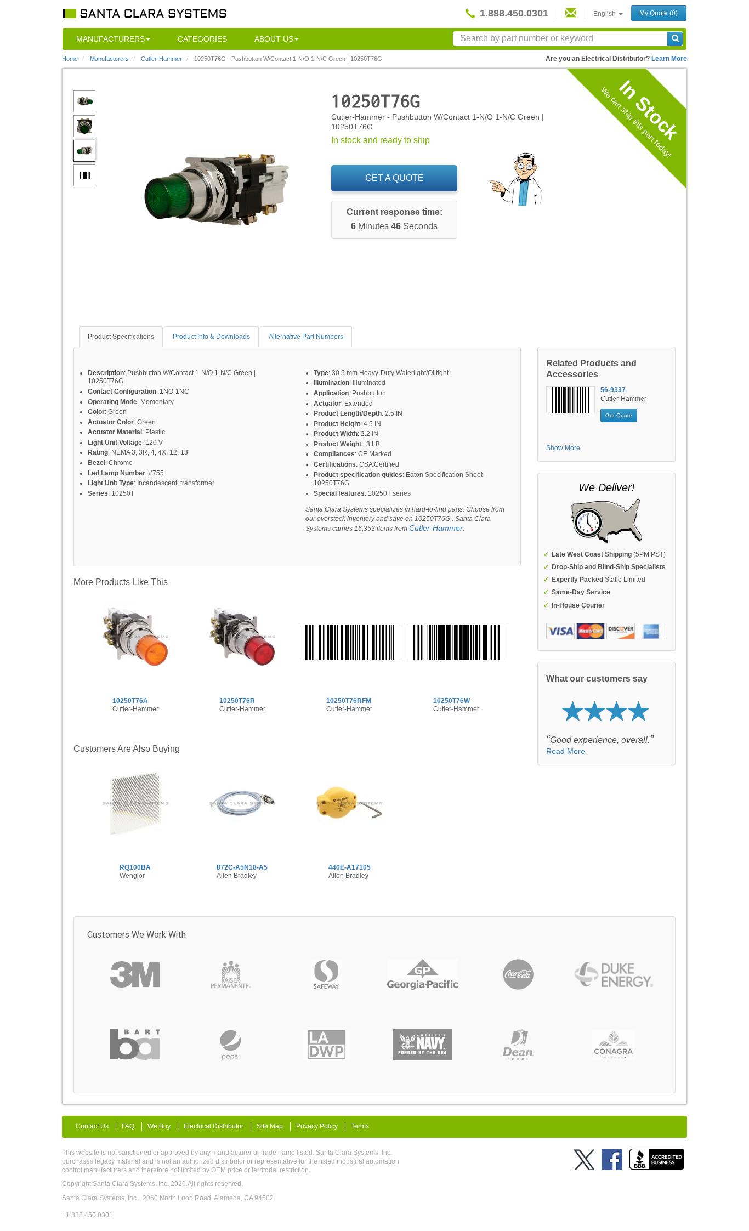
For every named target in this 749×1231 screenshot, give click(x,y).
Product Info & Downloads (211, 337)
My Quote (658, 13)
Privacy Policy (317, 1126)
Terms (360, 1126)
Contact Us (92, 1126)
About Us (273, 39)
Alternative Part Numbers (306, 337)
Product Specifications (121, 337)
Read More (565, 751)
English (605, 14)
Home (70, 58)
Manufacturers (110, 39)
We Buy (159, 1126)
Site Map (270, 1126)
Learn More (669, 59)
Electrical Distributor (213, 1126)
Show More (563, 448)
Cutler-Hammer (436, 528)
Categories (202, 39)
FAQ (128, 1126)
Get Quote (618, 415)
